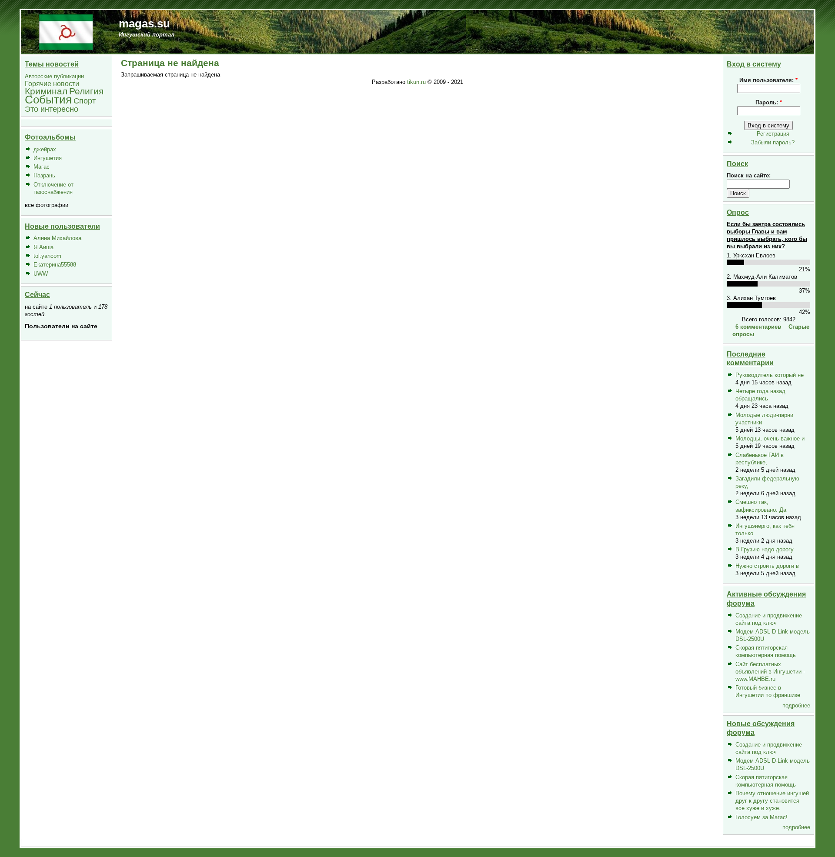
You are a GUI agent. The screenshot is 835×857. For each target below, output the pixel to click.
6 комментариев (758, 326)
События (48, 99)
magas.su (144, 23)
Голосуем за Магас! (761, 817)
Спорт (84, 100)
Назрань (44, 175)
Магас (41, 166)
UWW (40, 273)
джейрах (44, 149)
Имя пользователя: (768, 80)
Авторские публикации (54, 76)
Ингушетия (47, 158)
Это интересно (51, 108)
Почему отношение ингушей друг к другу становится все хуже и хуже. (772, 800)
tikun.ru (416, 82)
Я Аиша (43, 247)
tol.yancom (47, 256)
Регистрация (773, 133)
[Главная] (66, 31)
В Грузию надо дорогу (764, 549)
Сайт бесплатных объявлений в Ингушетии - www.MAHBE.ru (770, 671)
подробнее (796, 705)
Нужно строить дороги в (767, 566)
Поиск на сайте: (749, 175)
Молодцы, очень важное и (770, 438)
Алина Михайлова (57, 238)
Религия (86, 91)
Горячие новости (52, 83)
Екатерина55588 (54, 264)
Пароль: (768, 102)
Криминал (46, 91)
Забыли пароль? (773, 142)
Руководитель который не (769, 375)
